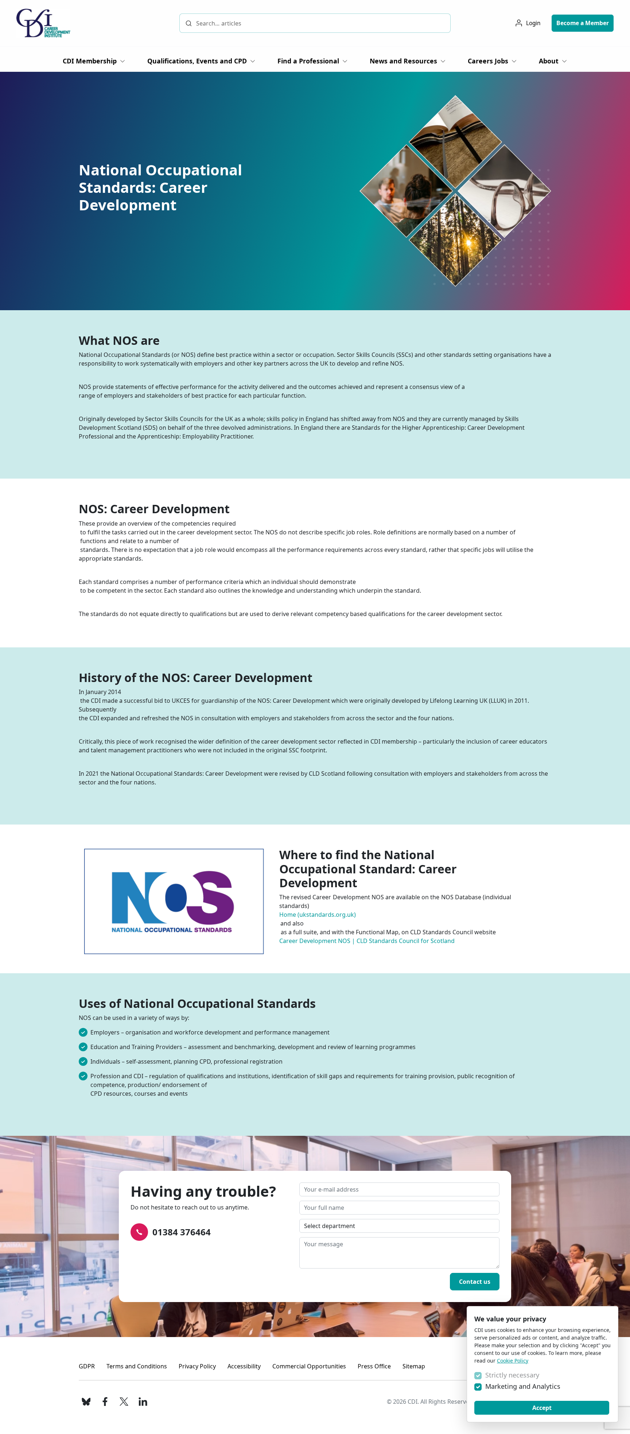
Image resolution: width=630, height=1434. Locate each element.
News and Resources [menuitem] (403, 60)
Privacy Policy (197, 1366)
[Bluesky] (86, 1401)
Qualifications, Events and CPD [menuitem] (197, 60)
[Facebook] (105, 1401)
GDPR (87, 1366)
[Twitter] (124, 1401)
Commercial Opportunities (309, 1366)
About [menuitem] (549, 60)
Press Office (374, 1366)
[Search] (189, 23)
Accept (542, 1408)
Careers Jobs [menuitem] (488, 60)
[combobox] (315, 23)
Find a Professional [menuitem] (308, 60)
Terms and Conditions (136, 1366)
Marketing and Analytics (522, 1386)
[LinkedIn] (143, 1401)
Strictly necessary (512, 1375)
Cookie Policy (512, 1360)
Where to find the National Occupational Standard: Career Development (368, 869)
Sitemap (413, 1366)
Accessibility (244, 1366)
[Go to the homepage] (43, 23)
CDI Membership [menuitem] (90, 60)
